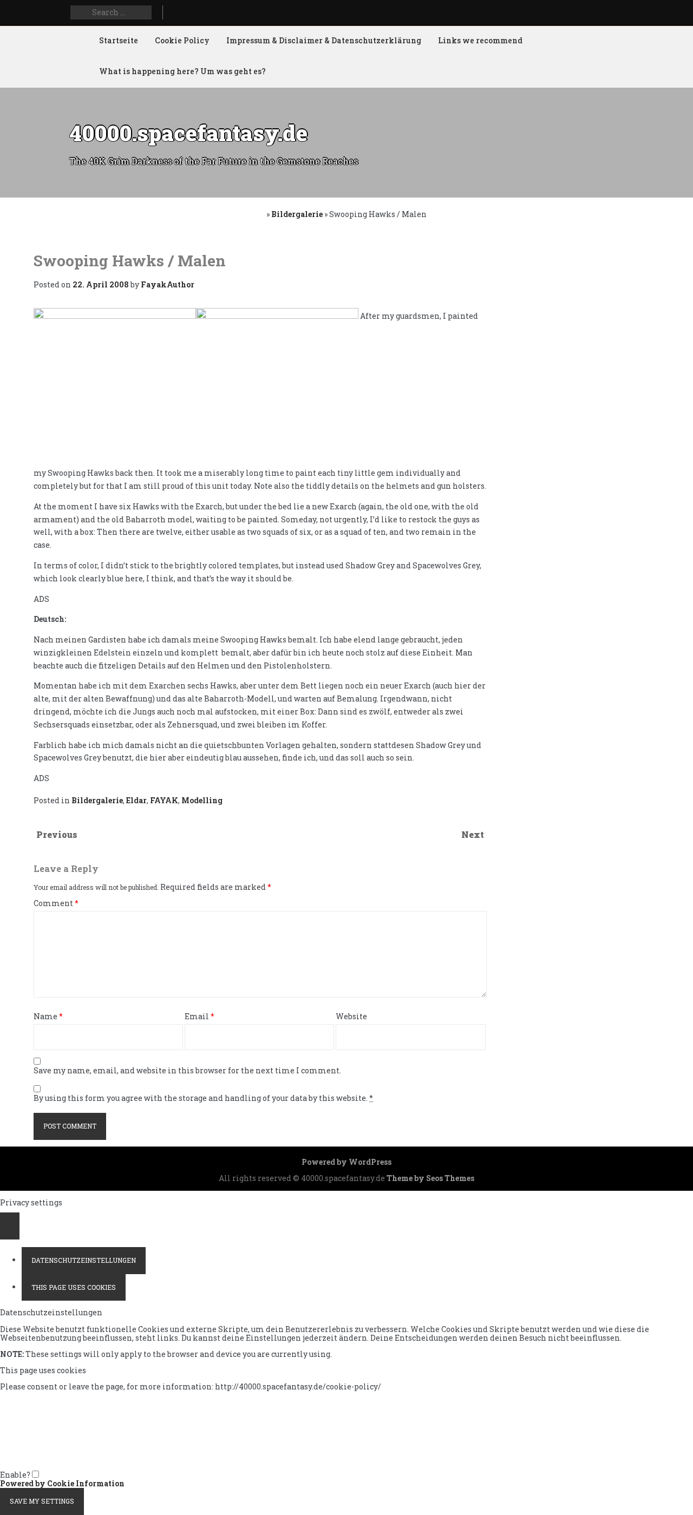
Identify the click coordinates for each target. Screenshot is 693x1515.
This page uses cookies (73, 1287)
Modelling (202, 800)
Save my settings (42, 1501)
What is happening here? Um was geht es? (182, 71)
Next (472, 834)
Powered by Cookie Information (62, 1483)
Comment (56, 903)
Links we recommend (480, 40)
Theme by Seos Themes (430, 1178)
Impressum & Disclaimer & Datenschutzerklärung (323, 40)
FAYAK (164, 800)
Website (351, 1016)
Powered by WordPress (346, 1162)
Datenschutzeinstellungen (83, 1260)
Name (48, 1016)
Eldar (136, 800)
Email (199, 1016)
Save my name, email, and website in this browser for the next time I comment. (187, 1070)
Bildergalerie (297, 214)
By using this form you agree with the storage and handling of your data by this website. (203, 1098)
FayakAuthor (167, 284)
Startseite (118, 40)
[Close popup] (9, 1225)
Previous (56, 834)
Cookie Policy (182, 40)
